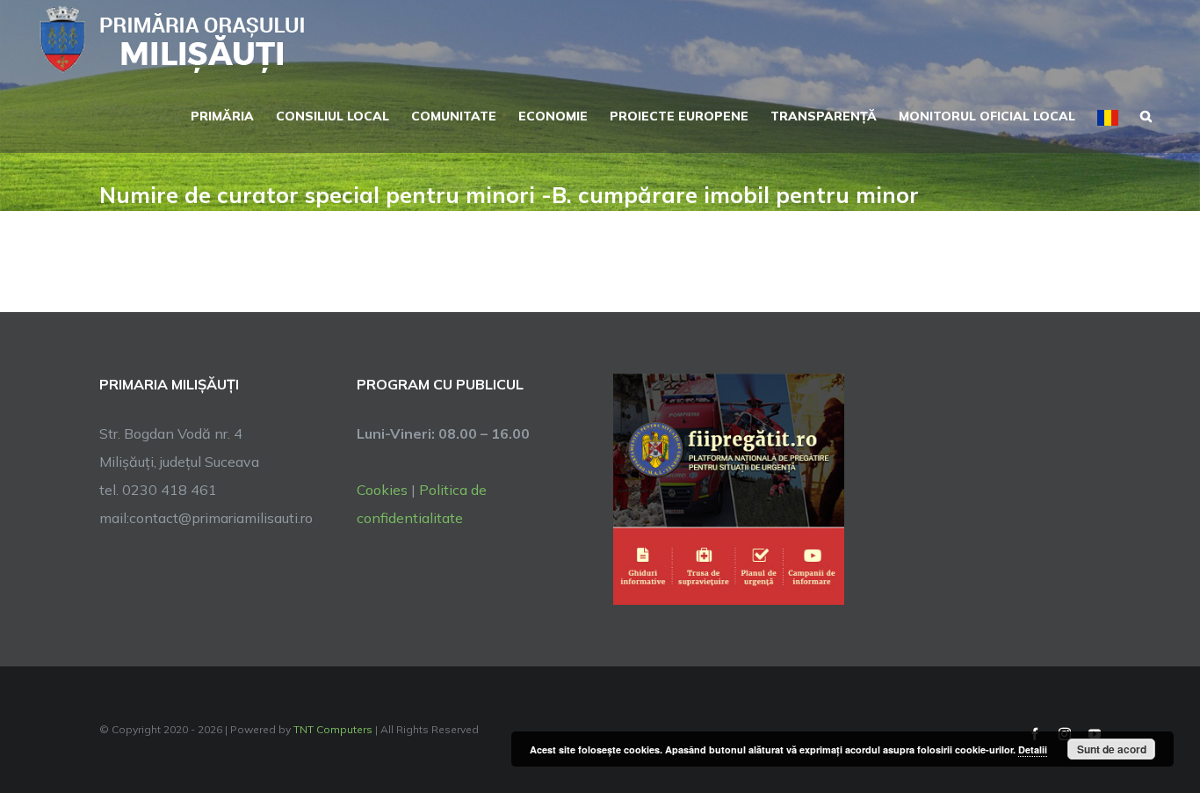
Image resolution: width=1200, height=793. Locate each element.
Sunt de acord (1111, 749)
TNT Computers (332, 729)
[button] (1146, 114)
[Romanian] (1107, 116)
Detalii (1032, 749)
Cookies (382, 489)
